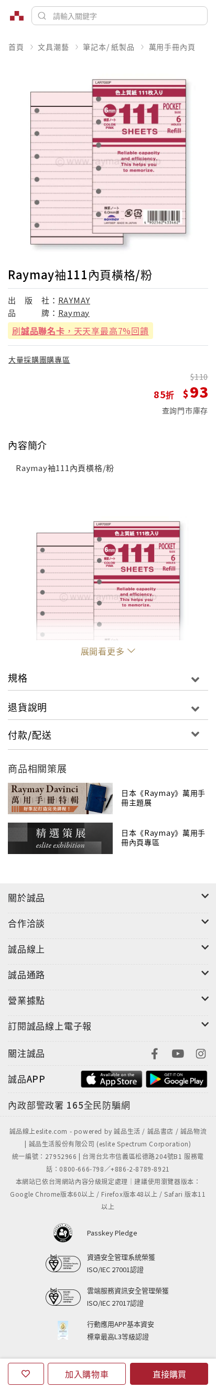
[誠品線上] (16, 15)
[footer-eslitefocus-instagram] (200, 1052)
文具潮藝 (53, 46)
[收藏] (26, 1374)
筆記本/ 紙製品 (108, 46)
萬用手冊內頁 (172, 46)
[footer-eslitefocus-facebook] (154, 1052)
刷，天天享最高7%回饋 (80, 330)
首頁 (16, 46)
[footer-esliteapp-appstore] (111, 1077)
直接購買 (169, 1374)
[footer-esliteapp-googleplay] (176, 1077)
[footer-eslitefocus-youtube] (177, 1052)
